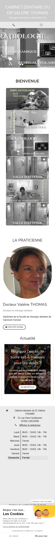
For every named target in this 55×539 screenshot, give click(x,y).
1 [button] (20, 64)
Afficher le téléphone (29, 425)
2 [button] (22, 64)
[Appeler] (14, 25)
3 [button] (30, 64)
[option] (27, 48)
